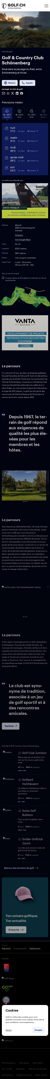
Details (9, 1030)
